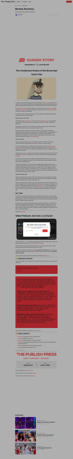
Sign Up (45, 230)
